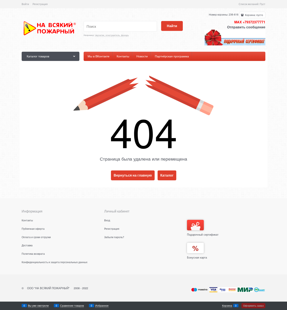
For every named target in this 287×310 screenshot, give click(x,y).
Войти (25, 4)
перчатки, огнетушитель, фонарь (112, 35)
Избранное (102, 305)
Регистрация (40, 4)
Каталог (167, 175)
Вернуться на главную (133, 175)
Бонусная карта (197, 257)
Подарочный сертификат (203, 234)
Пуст (262, 4)
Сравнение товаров (72, 305)
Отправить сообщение (246, 27)
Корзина (227, 305)
